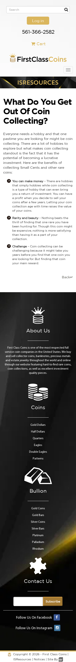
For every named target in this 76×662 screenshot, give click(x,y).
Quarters (38, 438)
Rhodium (38, 549)
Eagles (38, 445)
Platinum (38, 535)
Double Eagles (38, 452)
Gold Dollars (38, 425)
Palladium (38, 542)
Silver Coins (38, 522)
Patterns (38, 458)
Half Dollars (38, 431)
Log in (38, 21)
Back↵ (67, 277)
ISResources (22, 659)
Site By (53, 659)
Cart (41, 43)
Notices (39, 659)
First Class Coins (54, 654)
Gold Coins (38, 508)
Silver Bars (38, 528)
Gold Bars (38, 515)
